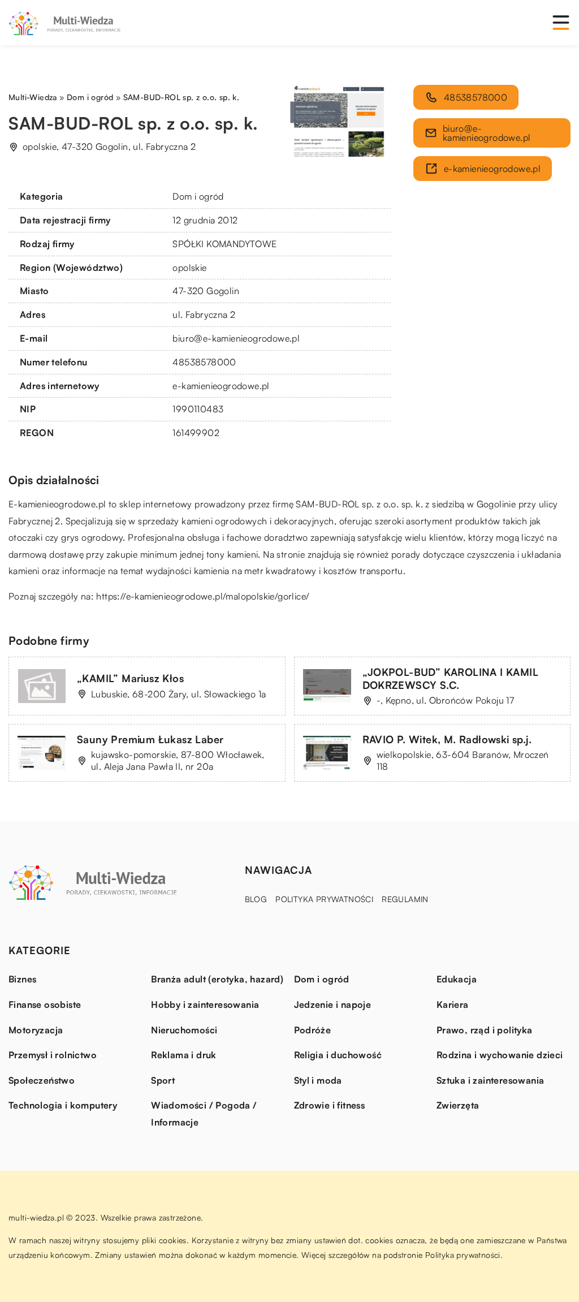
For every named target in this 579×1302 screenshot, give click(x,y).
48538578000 (204, 362)
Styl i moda (318, 1080)
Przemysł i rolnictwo (52, 1054)
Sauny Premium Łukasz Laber (150, 739)
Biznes (22, 979)
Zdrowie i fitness (329, 1105)
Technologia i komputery (62, 1105)
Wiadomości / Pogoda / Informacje (204, 1114)
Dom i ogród (197, 196)
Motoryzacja (35, 1030)
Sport (163, 1080)
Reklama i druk (184, 1054)
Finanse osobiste (44, 1004)
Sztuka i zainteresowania (491, 1080)
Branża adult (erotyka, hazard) (217, 979)
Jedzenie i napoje (332, 1004)
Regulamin (405, 899)
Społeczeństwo (41, 1080)
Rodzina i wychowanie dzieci (500, 1054)
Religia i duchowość (338, 1054)
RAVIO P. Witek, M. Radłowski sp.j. (447, 739)
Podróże (312, 1030)
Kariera (453, 1004)
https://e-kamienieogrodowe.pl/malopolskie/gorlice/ (202, 596)
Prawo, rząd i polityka (485, 1030)
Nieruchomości (184, 1030)
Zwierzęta (458, 1105)
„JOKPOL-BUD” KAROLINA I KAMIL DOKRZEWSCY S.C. (450, 678)
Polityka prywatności (324, 899)
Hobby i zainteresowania (205, 1004)
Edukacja (457, 979)
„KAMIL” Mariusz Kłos (130, 678)
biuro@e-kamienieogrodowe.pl (236, 338)
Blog (256, 899)
